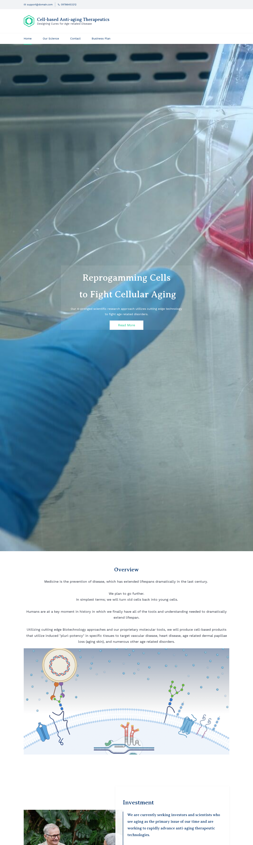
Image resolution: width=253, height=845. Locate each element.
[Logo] (29, 21)
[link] (74, 812)
